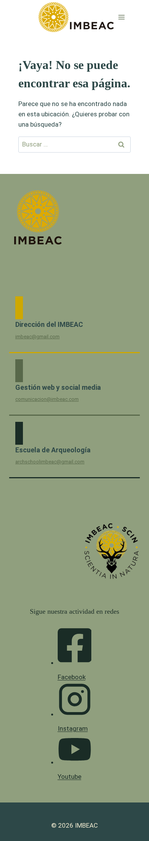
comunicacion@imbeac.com (47, 399)
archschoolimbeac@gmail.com (49, 462)
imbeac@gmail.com (37, 336)
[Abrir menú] (122, 17)
